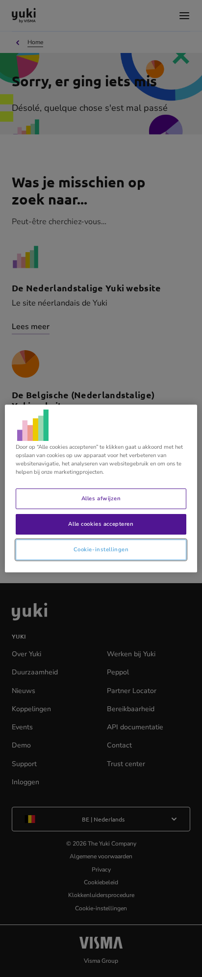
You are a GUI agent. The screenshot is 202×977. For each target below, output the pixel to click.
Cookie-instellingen (101, 549)
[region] (101, 488)
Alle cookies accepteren (100, 524)
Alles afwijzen (101, 498)
